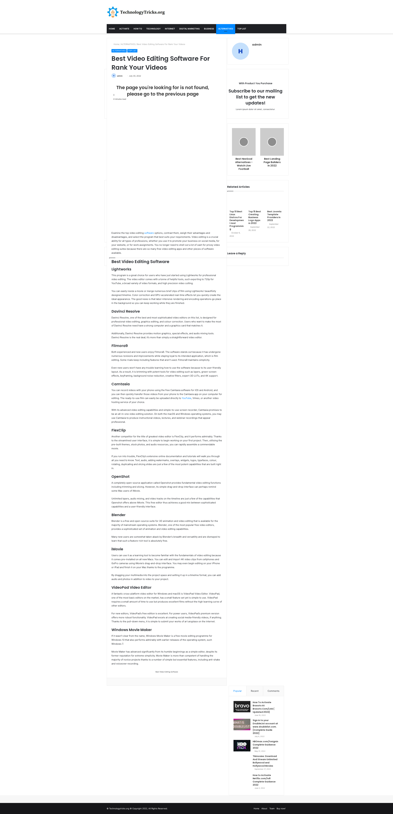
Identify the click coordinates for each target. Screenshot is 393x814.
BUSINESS (209, 28)
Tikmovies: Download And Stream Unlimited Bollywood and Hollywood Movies (265, 761)
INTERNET (170, 28)
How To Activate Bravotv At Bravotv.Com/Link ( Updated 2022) (263, 707)
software (149, 232)
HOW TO (138, 28)
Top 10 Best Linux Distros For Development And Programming (237, 220)
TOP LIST (241, 28)
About (264, 808)
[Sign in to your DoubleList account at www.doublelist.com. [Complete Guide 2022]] (241, 724)
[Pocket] (119, 682)
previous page (182, 94)
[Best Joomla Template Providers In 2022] (274, 201)
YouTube (186, 398)
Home (116, 44)
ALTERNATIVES (225, 28)
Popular (237, 690)
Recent (255, 690)
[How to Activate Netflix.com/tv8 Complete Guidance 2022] (241, 782)
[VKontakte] (114, 682)
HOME (112, 28)
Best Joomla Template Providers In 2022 (274, 216)
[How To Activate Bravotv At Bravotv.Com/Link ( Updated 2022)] (241, 706)
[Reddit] (112, 682)
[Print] (120, 682)
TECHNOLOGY (153, 28)
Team (271, 808)
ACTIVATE (124, 28)
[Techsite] (136, 12)
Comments (273, 690)
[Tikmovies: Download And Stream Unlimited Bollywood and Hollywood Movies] (241, 763)
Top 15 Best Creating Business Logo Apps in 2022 (254, 217)
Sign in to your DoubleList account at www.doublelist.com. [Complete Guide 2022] (265, 727)
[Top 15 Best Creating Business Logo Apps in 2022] (255, 201)
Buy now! (281, 808)
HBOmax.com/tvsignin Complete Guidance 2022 (265, 744)
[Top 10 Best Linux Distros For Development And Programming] (237, 201)
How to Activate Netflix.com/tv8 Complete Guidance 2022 (264, 780)
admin (120, 76)
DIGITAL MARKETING (189, 28)
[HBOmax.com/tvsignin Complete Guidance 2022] (241, 745)
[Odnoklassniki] (116, 682)
